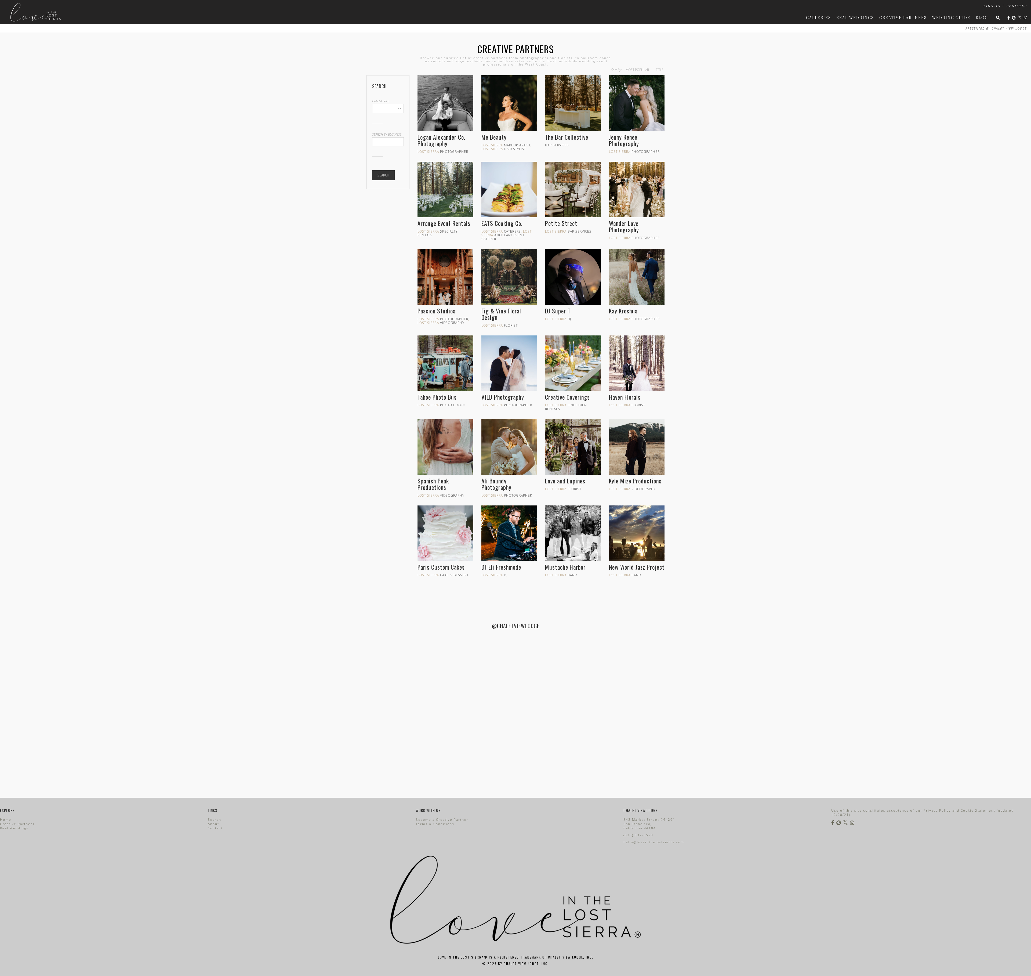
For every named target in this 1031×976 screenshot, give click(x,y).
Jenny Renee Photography (624, 140)
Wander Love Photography (624, 226)
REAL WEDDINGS (855, 18)
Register (1016, 6)
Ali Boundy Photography (496, 483)
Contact (215, 828)
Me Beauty (494, 137)
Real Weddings (14, 828)
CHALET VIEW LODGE (1009, 28)
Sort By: (616, 69)
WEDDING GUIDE (951, 18)
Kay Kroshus (623, 310)
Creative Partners (515, 49)
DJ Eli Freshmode (501, 567)
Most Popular (637, 69)
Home (5, 819)
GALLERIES (818, 18)
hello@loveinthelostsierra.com (653, 842)
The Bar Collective (566, 137)
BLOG (982, 18)
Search (383, 175)
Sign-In (992, 6)
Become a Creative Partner (442, 819)
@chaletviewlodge (515, 626)
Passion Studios (437, 310)
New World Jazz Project (637, 567)
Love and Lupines (565, 480)
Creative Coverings (567, 397)
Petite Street (561, 223)
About (213, 824)
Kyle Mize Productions (635, 480)
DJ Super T (558, 310)
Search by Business (386, 134)
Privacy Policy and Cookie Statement (959, 810)
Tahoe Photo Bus (437, 397)
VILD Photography (502, 397)
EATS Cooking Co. (501, 223)
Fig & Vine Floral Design (501, 313)
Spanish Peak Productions (433, 483)
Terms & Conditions (435, 824)
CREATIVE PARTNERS (903, 18)
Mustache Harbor (565, 567)
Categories (380, 101)
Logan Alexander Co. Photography (441, 140)
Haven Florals (625, 397)
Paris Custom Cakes (441, 567)
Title (659, 69)
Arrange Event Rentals (444, 223)
